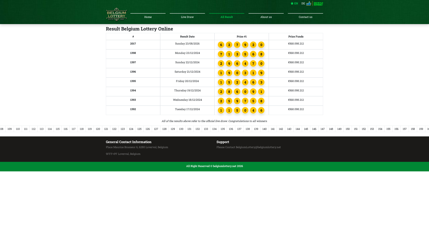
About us (266, 17)
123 (123, 129)
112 (34, 129)
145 (306, 129)
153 (372, 129)
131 (189, 129)
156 (396, 129)
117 (74, 129)
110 (18, 129)
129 (173, 129)
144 (298, 129)
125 (139, 129)
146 (314, 129)
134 (214, 129)
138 (248, 129)
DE (303, 3)
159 (421, 129)
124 (131, 129)
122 (114, 129)
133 (206, 129)
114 (50, 129)
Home (148, 17)
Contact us (305, 17)
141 (273, 129)
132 (198, 129)
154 (380, 129)
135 (223, 129)
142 (281, 129)
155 (388, 129)
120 (98, 129)
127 (156, 129)
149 (339, 129)
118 (82, 129)
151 (356, 129)
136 (231, 129)
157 (405, 129)
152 (364, 129)
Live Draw (187, 17)
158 (413, 129)
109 (10, 129)
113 (42, 129)
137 (239, 129)
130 (181, 129)
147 (323, 129)
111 (25, 129)
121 (106, 129)
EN (296, 3)
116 (66, 129)
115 (57, 129)
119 (90, 129)
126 (148, 129)
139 (256, 129)
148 (331, 129)
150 (348, 129)
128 (164, 129)
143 (289, 129)
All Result (227, 17)
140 (264, 129)
